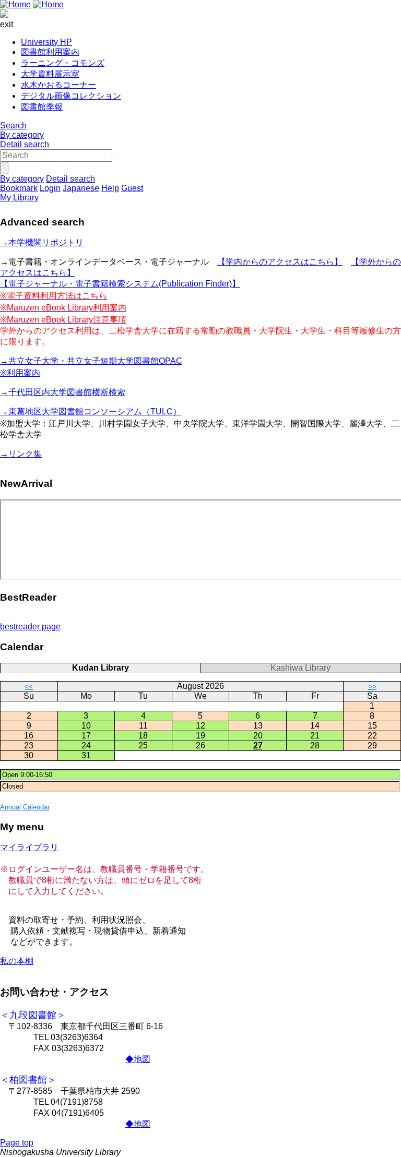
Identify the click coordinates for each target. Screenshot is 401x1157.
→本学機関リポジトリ (42, 242)
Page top (16, 1142)
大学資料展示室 (50, 73)
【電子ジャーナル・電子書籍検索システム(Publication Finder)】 (120, 283)
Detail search (24, 144)
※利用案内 (20, 372)
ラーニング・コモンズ (62, 62)
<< (29, 686)
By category (22, 134)
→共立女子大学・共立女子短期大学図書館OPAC (91, 360)
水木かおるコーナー (58, 84)
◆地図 (137, 1059)
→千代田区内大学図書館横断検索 (62, 392)
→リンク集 (21, 453)
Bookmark (19, 188)
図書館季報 (42, 106)
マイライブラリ (29, 847)
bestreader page (30, 626)
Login (50, 188)
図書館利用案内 (50, 51)
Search (13, 125)
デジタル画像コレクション (71, 95)
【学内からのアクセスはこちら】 (280, 261)
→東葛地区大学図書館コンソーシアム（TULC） (90, 411)
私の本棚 (16, 961)
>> (372, 686)
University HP (46, 42)
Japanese (81, 188)
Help (110, 188)
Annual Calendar (25, 807)
